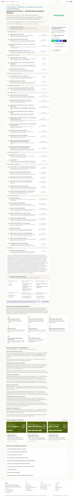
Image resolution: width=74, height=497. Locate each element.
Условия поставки (43, 487)
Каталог (7, 1)
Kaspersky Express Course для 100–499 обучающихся (22, 267)
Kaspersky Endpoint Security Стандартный (27, 284)
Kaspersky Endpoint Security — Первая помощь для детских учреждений (23, 257)
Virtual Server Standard (40, 296)
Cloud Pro (10, 285)
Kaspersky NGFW (15, 266)
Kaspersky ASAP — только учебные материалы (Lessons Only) (28, 266)
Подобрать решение (45, 301)
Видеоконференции (28, 490)
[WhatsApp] (53, 41)
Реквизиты (57, 490)
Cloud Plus (10, 283)
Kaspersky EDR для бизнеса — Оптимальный (14, 258)
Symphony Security (12, 295)
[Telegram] (57, 41)
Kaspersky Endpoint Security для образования (42, 287)
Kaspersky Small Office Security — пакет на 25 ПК (31, 256)
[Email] (65, 41)
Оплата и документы (44, 488)
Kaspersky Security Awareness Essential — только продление (36, 268)
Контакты (57, 488)
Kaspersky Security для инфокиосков (27, 272)
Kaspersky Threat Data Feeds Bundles (34, 269)
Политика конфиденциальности (58, 495)
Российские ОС (28, 488)
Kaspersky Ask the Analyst (11, 269)
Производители (12, 1)
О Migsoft (57, 486)
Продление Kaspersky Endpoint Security (41, 284)
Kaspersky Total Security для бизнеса (41, 257)
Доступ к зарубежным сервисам (46, 484)
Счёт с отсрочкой (59, 46)
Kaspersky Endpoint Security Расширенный (27, 287)
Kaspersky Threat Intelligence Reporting (23, 270)
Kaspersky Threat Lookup (11, 271)
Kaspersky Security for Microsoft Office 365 (19, 259)
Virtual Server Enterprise (40, 297)
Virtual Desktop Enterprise (26, 297)
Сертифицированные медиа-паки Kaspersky (14, 272)
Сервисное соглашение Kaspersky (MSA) (40, 271)
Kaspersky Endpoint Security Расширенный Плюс (27, 290)
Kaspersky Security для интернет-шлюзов (33, 262)
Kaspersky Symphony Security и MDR (28, 258)
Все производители (28, 486)
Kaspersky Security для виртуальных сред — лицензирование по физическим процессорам (25, 261)
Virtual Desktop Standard (26, 296)
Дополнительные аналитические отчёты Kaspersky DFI (24, 271)
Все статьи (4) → (65, 420)
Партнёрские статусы (59, 487)
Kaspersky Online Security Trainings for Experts (19, 268)
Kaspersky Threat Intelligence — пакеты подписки (37, 270)
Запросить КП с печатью (59, 43)
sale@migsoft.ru (8, 492)
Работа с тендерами (43, 486)
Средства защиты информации (30, 487)
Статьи (17, 1)
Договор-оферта (66, 495)
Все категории (27, 484)
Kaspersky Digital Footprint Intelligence (22, 269)
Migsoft (2, 1)
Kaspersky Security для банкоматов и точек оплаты (35, 259)
